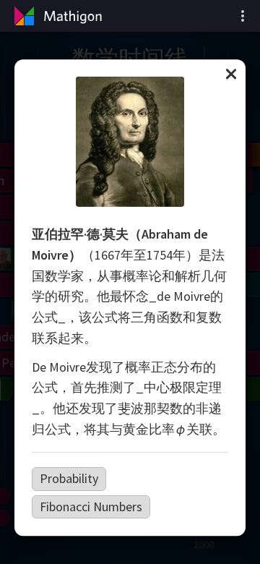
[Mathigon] (56, 16)
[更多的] (242, 16)
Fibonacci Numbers (91, 506)
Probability (69, 478)
